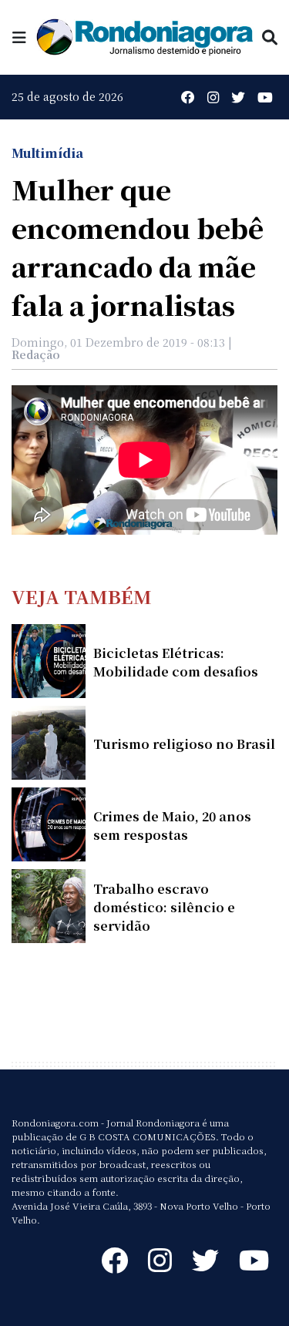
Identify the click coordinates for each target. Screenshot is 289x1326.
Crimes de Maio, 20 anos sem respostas (172, 825)
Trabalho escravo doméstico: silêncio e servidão (164, 907)
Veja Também (82, 595)
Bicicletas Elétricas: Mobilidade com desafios (175, 662)
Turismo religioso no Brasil (184, 744)
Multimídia (47, 153)
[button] (19, 36)
